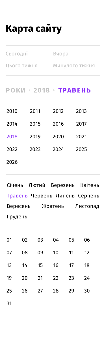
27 (40, 291)
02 (24, 240)
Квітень (89, 185)
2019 (35, 137)
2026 (12, 162)
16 (55, 265)
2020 (58, 137)
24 (87, 278)
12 (87, 253)
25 (9, 291)
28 (56, 291)
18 (87, 265)
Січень (15, 185)
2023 (35, 149)
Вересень (19, 206)
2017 (81, 124)
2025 (81, 149)
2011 (35, 111)
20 (24, 278)
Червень (41, 196)
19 (9, 278)
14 (24, 265)
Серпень (88, 196)
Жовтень (53, 206)
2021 (81, 137)
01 (9, 240)
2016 (58, 124)
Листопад (87, 206)
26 (25, 291)
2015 (35, 124)
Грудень (17, 217)
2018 (42, 90)
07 (9, 253)
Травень (74, 90)
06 (87, 240)
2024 (58, 149)
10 (56, 253)
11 (71, 253)
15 (40, 265)
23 (71, 278)
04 (56, 240)
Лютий (37, 185)
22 (56, 278)
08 (25, 253)
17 (71, 265)
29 (71, 291)
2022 (12, 149)
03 (40, 240)
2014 (12, 124)
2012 (58, 111)
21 (40, 278)
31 (9, 303)
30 (87, 291)
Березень (63, 185)
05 (71, 240)
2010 (12, 111)
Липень (65, 196)
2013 (81, 111)
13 (9, 265)
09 (40, 253)
